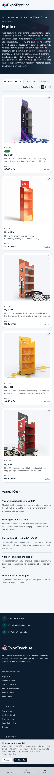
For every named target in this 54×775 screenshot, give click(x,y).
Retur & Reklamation (10, 688)
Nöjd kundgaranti (9, 719)
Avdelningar (13, 17)
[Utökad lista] (46, 87)
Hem (4, 17)
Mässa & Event (26, 17)
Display (37, 17)
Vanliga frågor (8, 692)
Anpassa (7, 760)
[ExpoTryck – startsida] (15, 4)
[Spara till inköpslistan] (49, 98)
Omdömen (6, 727)
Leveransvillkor (8, 680)
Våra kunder (7, 696)
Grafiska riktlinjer (9, 715)
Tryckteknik (7, 711)
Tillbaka (32, 81)
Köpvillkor (6, 676)
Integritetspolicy (9, 723)
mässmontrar (41, 39)
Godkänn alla (20, 760)
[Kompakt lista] (50, 87)
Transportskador (9, 684)
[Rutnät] (42, 87)
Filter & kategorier (15, 81)
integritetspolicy (9, 754)
